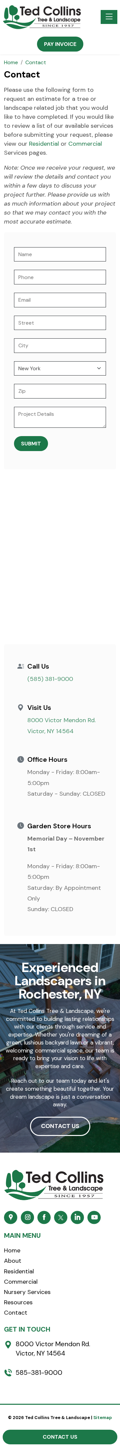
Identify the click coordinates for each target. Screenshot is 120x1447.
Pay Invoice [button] (60, 44)
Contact (15, 1313)
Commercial (85, 144)
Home (12, 1250)
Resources (18, 1302)
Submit (31, 443)
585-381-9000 (39, 1372)
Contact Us (60, 1436)
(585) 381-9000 (50, 679)
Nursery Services (27, 1292)
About (12, 1261)
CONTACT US (60, 1126)
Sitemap (102, 1417)
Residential (44, 144)
